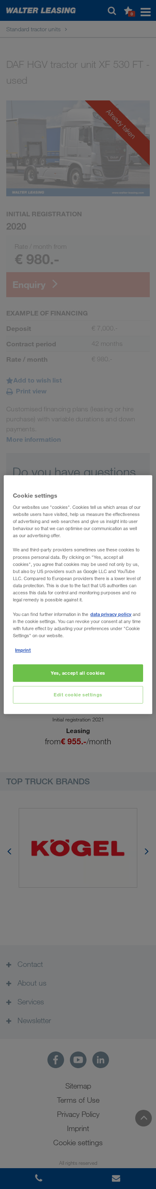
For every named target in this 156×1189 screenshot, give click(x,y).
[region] (78, 594)
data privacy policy (110, 614)
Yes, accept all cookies (78, 673)
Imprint (23, 650)
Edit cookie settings (78, 694)
